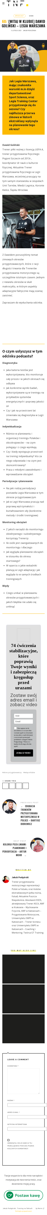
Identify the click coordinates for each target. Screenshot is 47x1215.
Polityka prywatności (23, 1211)
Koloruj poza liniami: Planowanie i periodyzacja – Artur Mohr (23, 848)
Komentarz (13, 1066)
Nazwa (10, 1100)
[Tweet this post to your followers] (12, 786)
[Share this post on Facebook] (5, 786)
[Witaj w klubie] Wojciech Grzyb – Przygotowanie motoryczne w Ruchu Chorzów (23, 966)
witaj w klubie (29, 772)
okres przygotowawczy (12, 772)
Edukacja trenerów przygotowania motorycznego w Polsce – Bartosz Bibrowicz (23, 813)
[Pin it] (19, 786)
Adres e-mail (13, 1112)
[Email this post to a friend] (26, 786)
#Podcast (19, 16)
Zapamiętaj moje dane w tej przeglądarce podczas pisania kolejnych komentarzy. (20, 1145)
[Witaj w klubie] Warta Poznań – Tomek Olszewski (23, 1025)
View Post (23, 977)
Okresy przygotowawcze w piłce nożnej (23, 995)
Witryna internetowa (17, 1124)
